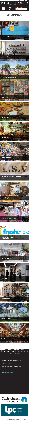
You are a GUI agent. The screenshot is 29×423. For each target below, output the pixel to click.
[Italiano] (20, 7)
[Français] (17, 7)
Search (10, 8)
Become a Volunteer (8, 372)
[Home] (14, 2)
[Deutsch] (18, 7)
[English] (16, 7)
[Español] (21, 7)
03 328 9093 (9, 363)
